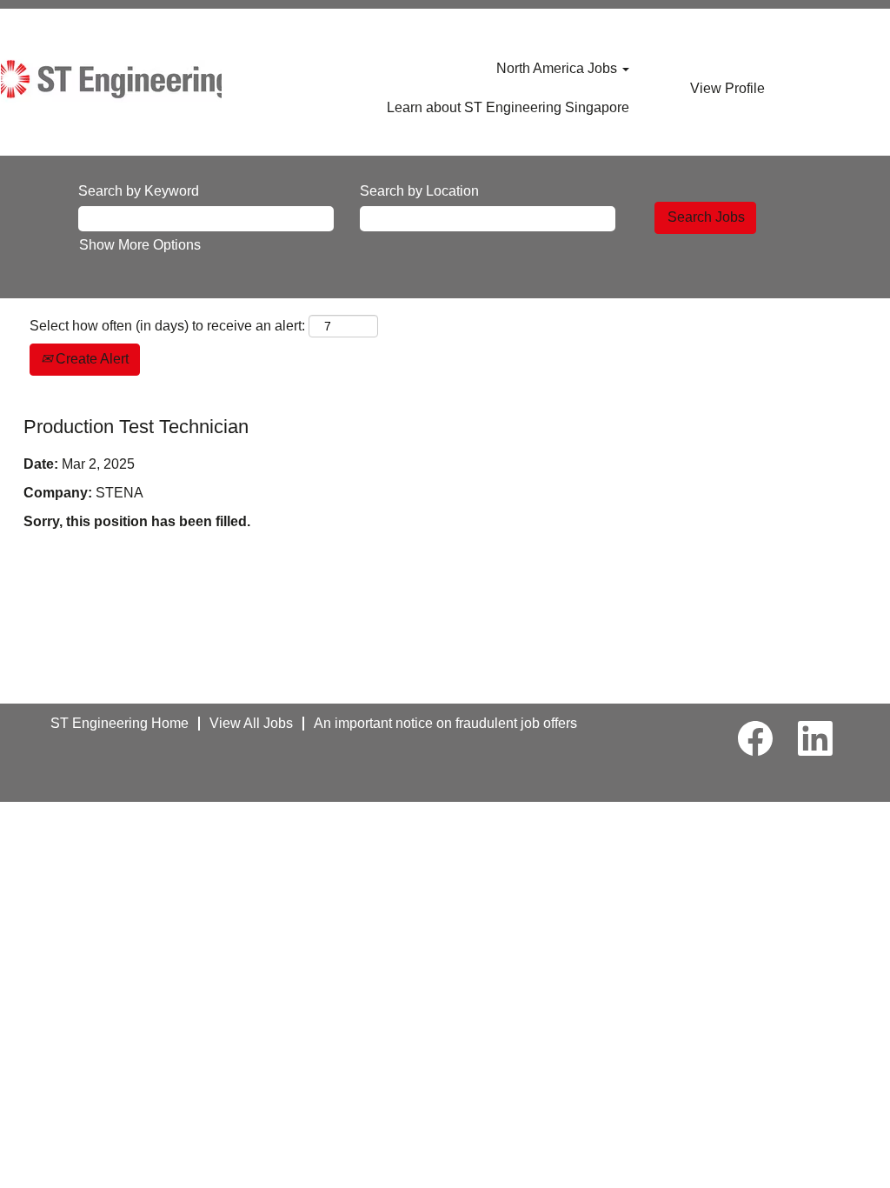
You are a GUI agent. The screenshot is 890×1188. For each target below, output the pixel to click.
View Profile (727, 88)
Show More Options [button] (140, 244)
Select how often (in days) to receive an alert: (167, 325)
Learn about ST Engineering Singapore (508, 107)
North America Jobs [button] (558, 68)
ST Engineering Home (119, 723)
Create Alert (90, 358)
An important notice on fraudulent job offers (445, 723)
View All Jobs (251, 723)
